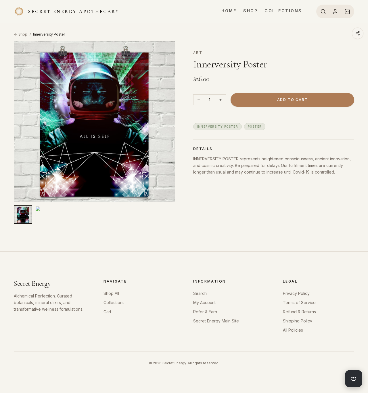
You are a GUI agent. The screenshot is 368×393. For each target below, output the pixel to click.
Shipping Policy (297, 320)
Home (228, 10)
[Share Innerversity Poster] (357, 33)
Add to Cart (292, 100)
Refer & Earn (205, 311)
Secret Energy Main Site (216, 320)
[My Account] (335, 11)
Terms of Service (299, 302)
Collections (283, 10)
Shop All (111, 293)
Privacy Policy (296, 293)
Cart (107, 311)
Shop (250, 10)
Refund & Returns (299, 311)
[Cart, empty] (347, 11)
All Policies (293, 330)
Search (200, 293)
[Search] (323, 11)
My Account (204, 302)
